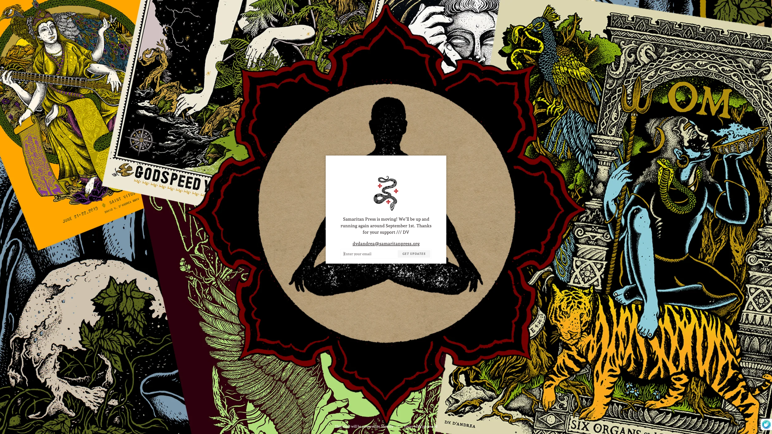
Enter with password (420, 426)
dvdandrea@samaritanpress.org (386, 243)
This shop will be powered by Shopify (364, 426)
